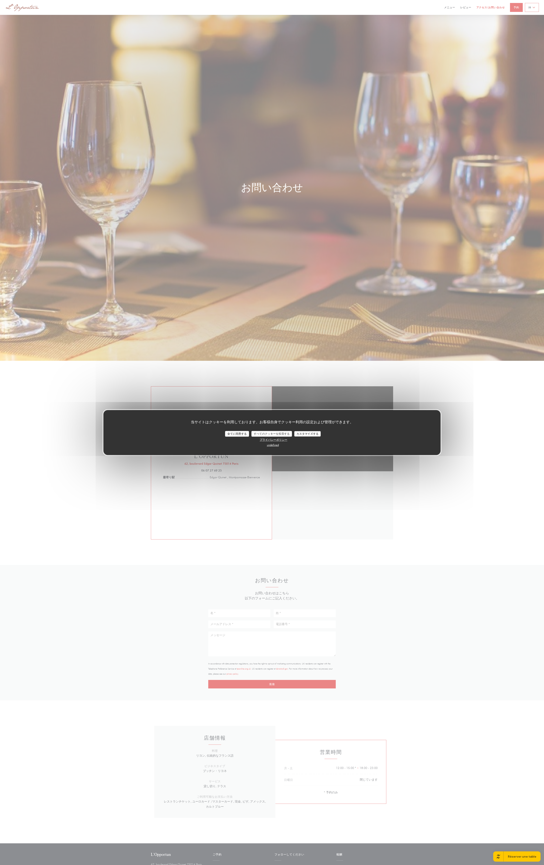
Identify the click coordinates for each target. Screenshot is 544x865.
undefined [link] (273, 445)
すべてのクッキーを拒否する (272, 433)
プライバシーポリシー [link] (273, 439)
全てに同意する (237, 433)
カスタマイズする (307, 433)
